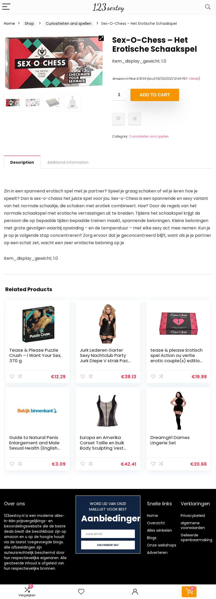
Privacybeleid (193, 515)
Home (9, 23)
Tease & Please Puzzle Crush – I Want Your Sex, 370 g (35, 355)
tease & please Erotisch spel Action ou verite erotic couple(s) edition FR (176, 358)
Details (193, 78)
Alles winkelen (159, 530)
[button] (101, 38)
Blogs (151, 537)
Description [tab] (22, 162)
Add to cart (155, 94)
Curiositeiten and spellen (68, 23)
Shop (29, 23)
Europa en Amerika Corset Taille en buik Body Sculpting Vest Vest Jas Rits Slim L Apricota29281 (102, 448)
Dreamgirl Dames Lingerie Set (170, 440)
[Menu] (6, 7)
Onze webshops (161, 545)
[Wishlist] (81, 591)
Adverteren (157, 552)
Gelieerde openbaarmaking (196, 537)
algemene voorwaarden (193, 525)
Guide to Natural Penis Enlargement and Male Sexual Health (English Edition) (34, 445)
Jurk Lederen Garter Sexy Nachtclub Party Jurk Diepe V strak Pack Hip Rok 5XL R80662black (105, 360)
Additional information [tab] (68, 162)
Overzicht (156, 523)
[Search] (208, 7)
